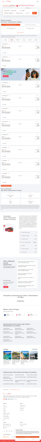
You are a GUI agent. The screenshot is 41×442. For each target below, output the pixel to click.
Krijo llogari (22, 410)
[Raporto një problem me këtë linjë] (37, 44)
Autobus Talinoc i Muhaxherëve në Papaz (7, 337)
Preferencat (22, 408)
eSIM (4, 405)
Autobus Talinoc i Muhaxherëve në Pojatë (19, 337)
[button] (27, 262)
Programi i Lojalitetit (6, 413)
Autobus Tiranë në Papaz (20, 383)
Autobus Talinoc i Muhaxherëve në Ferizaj (7, 329)
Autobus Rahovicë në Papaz (8, 383)
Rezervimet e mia (23, 405)
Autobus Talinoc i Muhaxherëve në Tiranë (31, 337)
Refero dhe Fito (5, 414)
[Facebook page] (4, 431)
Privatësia (21, 425)
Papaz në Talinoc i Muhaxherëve (30, 24)
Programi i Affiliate (6, 418)
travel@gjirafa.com (8, 424)
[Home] (6, 1)
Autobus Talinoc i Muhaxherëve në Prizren (7, 340)
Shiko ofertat (6, 76)
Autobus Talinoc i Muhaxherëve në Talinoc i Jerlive (20, 333)
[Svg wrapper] (6, 437)
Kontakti (5, 286)
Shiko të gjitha (34, 349)
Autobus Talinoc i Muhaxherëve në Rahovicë (8, 332)
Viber (6, 427)
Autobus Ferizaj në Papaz (8, 374)
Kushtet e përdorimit (23, 424)
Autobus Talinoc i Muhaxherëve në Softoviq (31, 332)
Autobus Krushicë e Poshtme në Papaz (20, 381)
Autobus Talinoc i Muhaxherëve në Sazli (31, 329)
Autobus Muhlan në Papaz (32, 377)
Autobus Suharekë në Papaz (20, 377)
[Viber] (3, 427)
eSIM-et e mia (22, 406)
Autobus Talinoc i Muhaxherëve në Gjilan (19, 329)
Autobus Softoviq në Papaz (32, 374)
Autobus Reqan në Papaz (8, 380)
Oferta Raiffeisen (6, 416)
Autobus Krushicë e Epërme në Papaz (32, 381)
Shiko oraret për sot (20, 32)
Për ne (4, 408)
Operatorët (5, 406)
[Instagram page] (7, 431)
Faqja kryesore (5, 389)
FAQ (4, 419)
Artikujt (4, 411)
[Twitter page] (9, 431)
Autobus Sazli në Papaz (19, 374)
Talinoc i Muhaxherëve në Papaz (10, 24)
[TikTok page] (12, 431)
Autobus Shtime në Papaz (31, 383)
